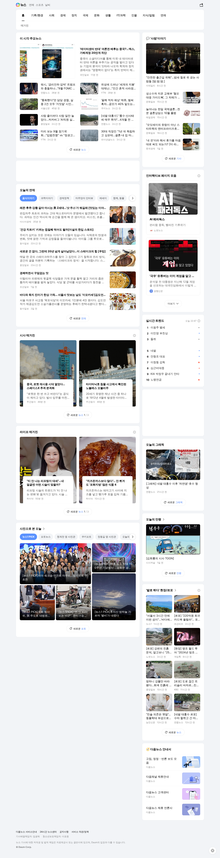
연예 (31, 4)
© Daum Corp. (24, 847)
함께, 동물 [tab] (118, 198)
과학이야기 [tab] (47, 198)
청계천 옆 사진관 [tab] (66, 536)
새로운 (79, 149)
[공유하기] (201, 5)
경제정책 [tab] (64, 198)
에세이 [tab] (103, 198)
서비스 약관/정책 (80, 831)
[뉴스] (23, 5)
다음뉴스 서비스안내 (26, 831)
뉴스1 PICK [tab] (28, 536)
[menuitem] (23, 15)
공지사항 (64, 831)
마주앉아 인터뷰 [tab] (84, 198)
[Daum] (18, 5)
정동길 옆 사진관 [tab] (107, 536)
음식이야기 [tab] (28, 198)
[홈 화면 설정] (212, 850)
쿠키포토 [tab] (86, 536)
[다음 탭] (132, 198)
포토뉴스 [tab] (46, 536)
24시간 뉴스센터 (48, 831)
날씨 (47, 4)
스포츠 (39, 4)
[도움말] (134, 335)
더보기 (171, 303)
